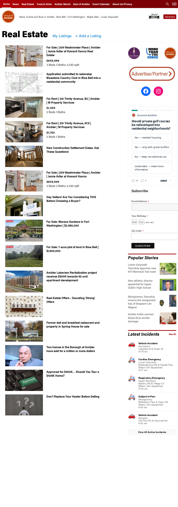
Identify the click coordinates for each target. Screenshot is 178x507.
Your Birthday (139, 216)
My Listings (61, 35)
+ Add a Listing (88, 35)
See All (172, 334)
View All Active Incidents (152, 432)
